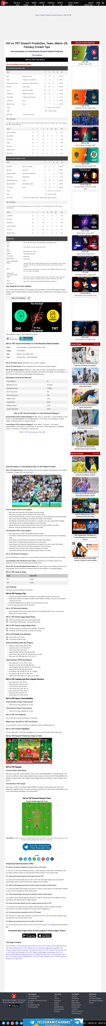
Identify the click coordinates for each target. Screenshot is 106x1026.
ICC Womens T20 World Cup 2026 (37, 1000)
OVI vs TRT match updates (41, 956)
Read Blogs (96, 344)
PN (43, 859)
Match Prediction (88, 4)
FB (21, 859)
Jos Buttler (74, 1009)
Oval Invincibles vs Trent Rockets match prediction (22, 946)
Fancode (38, 732)
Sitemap (91, 1002)
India (55, 996)
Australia (56, 998)
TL (39, 859)
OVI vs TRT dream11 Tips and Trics (53, 950)
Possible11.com (46, 925)
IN (22, 1023)
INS (13, 1023)
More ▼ (98, 4)
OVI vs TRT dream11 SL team (37, 954)
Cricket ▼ (42, 4)
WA (35, 859)
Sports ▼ (60, 4)
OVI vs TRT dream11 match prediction (50, 946)
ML (48, 859)
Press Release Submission (96, 1000)
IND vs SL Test (17, 4)
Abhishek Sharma (76, 1005)
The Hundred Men (33, 1007)
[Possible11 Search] (103, 3)
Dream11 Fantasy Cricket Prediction (51, 15)
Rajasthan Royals (58, 1007)
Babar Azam (75, 1000)
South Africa (57, 1000)
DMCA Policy (92, 996)
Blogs (76, 3)
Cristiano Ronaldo (76, 1013)
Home (6, 3)
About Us (101, 1023)
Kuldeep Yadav (76, 1007)
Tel (4, 1023)
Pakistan (56, 1005)
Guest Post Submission (95, 998)
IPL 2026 (30, 1002)
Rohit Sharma (75, 998)
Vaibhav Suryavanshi (77, 1011)
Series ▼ (34, 4)
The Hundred (37, 55)
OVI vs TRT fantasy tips (27, 948)
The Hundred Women (34, 996)
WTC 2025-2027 (32, 998)
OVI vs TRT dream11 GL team (56, 954)
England (56, 1002)
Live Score (26, 4)
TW (26, 859)
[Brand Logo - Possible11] (13, 998)
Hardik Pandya (76, 1002)
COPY (52, 859)
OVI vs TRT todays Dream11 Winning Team (19, 956)
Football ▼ (51, 4)
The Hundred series (35, 950)
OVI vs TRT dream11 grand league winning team (40, 952)
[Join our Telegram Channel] (36, 847)
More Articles (96, 453)
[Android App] (14, 1007)
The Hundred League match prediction (48, 948)
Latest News (70, 4)
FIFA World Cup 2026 (34, 1005)
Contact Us (92, 1023)
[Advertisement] (53, 9)
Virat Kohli (74, 996)
